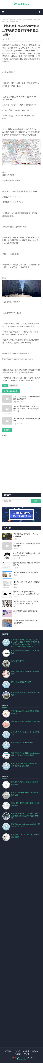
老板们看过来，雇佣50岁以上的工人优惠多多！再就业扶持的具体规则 (25, 754)
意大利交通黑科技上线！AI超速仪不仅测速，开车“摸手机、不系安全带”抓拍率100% (26, 408)
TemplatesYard (22, 1058)
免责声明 (17, 1051)
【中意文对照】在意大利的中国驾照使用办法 (26, 583)
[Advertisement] (21, 947)
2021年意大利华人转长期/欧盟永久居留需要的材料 (26, 545)
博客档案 (26, 1054)
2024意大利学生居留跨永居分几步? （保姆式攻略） (25, 622)
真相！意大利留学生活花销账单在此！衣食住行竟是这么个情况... (25, 764)
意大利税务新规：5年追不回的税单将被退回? (27, 419)
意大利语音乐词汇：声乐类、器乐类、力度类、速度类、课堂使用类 (26, 602)
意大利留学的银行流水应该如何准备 (25, 572)
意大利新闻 (10, 19)
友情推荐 (26, 1051)
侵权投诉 (18, 1054)
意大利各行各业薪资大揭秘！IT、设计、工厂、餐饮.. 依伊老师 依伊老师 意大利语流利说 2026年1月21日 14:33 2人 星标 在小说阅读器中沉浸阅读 (25, 643)
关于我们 (8, 1051)
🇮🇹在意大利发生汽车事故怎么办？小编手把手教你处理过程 (26, 554)
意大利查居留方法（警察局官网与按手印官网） (26, 564)
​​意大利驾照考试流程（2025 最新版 (25, 611)
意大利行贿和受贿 (17, 661)
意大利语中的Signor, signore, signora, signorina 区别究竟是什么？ (26, 593)
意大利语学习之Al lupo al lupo (22, 742)
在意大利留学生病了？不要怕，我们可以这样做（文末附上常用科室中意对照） (25, 815)
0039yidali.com (21, 4)
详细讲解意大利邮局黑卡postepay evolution (25, 535)
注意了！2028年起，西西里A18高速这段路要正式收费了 (26, 398)
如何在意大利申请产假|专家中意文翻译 (25, 721)
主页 (3, 19)
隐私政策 (35, 1051)
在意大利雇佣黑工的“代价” (21, 682)
